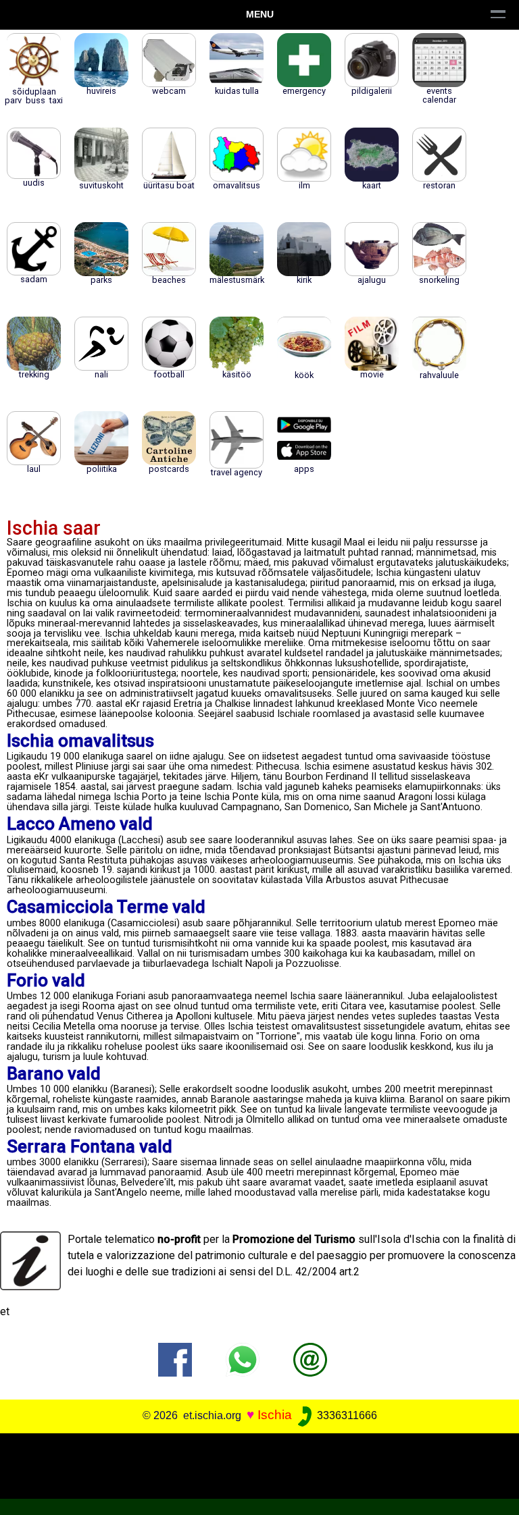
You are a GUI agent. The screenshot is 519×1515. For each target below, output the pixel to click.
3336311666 (345, 1415)
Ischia (274, 1415)
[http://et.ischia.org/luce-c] (310, 1358)
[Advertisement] (254, 1463)
